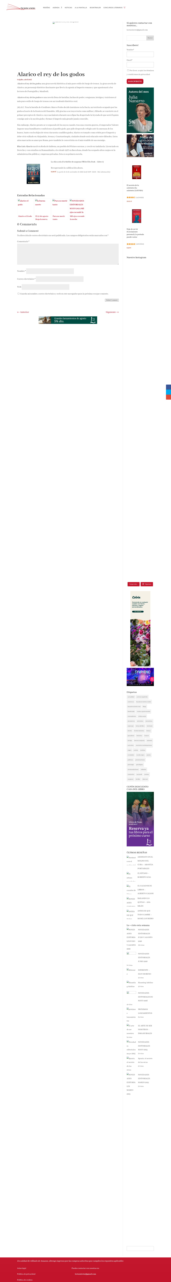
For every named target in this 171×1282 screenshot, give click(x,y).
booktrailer (131, 711)
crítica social (142, 716)
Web (19, 287)
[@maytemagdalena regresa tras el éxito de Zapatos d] (133, 421)
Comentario (23, 241)
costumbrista (132, 716)
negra (129, 750)
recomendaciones (133, 769)
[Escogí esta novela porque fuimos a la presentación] (147, 350)
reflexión (143, 769)
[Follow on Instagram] (147, 1268)
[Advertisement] (140, 1137)
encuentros (131, 721)
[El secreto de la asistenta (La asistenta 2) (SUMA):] (136, 173)
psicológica (139, 765)
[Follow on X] (142, 1268)
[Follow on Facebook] (137, 1268)
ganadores (131, 736)
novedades (131, 755)
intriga (130, 740)
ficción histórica (139, 731)
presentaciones (140, 760)
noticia (136, 750)
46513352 (140, 244)
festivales (149, 726)
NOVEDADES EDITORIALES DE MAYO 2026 (145, 997)
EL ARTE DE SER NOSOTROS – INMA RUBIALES (145, 1030)
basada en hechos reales (143, 702)
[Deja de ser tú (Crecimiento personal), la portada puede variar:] (136, 217)
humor (146, 736)
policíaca (130, 760)
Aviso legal (21, 1268)
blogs (144, 706)
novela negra (140, 755)
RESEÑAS (46, 7)
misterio (149, 740)
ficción (130, 731)
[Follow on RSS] (152, 1268)
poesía (149, 755)
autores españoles (142, 697)
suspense (130, 779)
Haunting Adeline (145, 983)
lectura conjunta (139, 740)
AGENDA (56, 7)
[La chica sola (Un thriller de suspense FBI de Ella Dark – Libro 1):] (33, 175)
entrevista (140, 721)
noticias (142, 750)
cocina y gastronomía (143, 711)
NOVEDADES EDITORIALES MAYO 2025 (144, 1046)
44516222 (140, 197)
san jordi (139, 774)
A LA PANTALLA (81, 7)
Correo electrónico (26, 279)
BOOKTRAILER (95, 7)
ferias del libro (140, 726)
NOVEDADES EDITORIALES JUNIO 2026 (144, 958)
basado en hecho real (134, 706)
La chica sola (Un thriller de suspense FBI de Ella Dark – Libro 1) (77, 162)
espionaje (130, 726)
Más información (103, 172)
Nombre (21, 271)
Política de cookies (24, 1280)
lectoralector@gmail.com (85, 1274)
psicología (131, 765)
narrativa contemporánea (144, 745)
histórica (139, 736)
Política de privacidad (26, 1274)
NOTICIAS (68, 7)
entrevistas (149, 721)
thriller (138, 779)
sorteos (146, 774)
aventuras (131, 702)
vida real (145, 779)
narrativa (131, 745)
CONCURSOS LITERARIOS (112, 7)
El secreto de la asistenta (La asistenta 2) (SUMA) (135, 188)
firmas (148, 731)
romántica (131, 774)
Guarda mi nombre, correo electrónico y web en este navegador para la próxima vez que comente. (64, 294)
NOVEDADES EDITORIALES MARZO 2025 (144, 1079)
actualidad (131, 697)
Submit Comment (112, 300)
